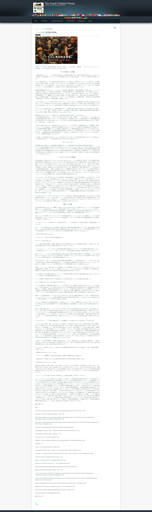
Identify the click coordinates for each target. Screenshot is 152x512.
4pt (36, 503)
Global (36, 504)
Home (35, 21)
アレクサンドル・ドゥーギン (42, 65)
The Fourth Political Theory (60, 3)
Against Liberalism (57, 21)
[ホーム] (38, 12)
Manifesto (81, 21)
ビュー (38, 34)
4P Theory (44, 21)
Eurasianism (70, 21)
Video (90, 21)
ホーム (36, 29)
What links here (46, 34)
